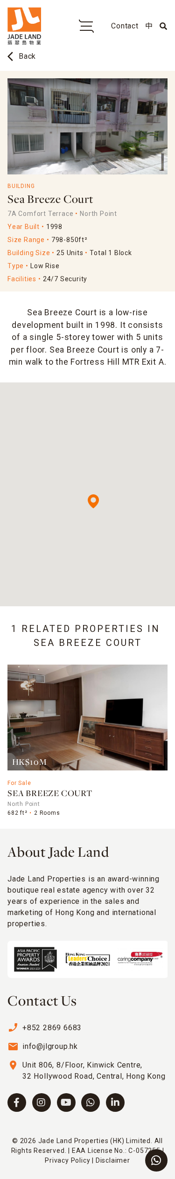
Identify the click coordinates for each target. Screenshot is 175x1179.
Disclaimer (113, 1160)
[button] (93, 501)
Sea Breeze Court (49, 794)
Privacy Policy (67, 1160)
